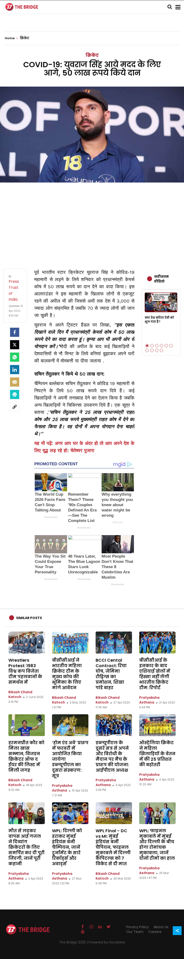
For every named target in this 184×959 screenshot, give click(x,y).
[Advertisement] (92, 220)
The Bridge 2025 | (74, 942)
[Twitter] (14, 344)
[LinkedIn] (14, 369)
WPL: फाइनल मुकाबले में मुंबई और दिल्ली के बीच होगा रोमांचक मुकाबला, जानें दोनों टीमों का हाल (157, 844)
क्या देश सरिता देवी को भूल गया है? (159, 320)
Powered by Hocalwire (107, 942)
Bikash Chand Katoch (20, 694)
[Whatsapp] (14, 357)
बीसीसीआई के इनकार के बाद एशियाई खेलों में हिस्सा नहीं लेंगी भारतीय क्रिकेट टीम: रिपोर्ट (154, 674)
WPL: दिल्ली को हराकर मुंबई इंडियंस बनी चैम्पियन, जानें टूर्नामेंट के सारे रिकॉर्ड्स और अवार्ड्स (67, 847)
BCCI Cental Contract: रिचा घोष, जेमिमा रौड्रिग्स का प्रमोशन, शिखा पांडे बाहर (111, 674)
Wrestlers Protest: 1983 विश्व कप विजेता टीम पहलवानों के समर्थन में (25, 671)
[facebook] (14, 332)
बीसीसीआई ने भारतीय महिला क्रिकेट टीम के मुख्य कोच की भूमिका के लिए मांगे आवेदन (67, 674)
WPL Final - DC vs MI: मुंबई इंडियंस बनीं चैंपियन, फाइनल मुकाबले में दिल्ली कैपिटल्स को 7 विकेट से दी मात (113, 847)
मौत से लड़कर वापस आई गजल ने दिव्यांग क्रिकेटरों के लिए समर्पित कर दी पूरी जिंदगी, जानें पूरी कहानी (26, 847)
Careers (154, 931)
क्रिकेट (92, 55)
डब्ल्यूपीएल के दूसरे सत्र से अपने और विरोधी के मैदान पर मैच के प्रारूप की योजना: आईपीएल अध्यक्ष (112, 756)
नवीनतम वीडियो (161, 279)
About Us (161, 927)
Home (10, 38)
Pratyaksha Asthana (149, 700)
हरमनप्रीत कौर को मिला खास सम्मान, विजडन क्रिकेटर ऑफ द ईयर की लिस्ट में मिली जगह (26, 756)
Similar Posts (29, 617)
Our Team (135, 931)
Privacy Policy (137, 927)
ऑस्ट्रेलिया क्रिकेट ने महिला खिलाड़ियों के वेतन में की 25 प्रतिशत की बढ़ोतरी (157, 754)
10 (161, 350)
